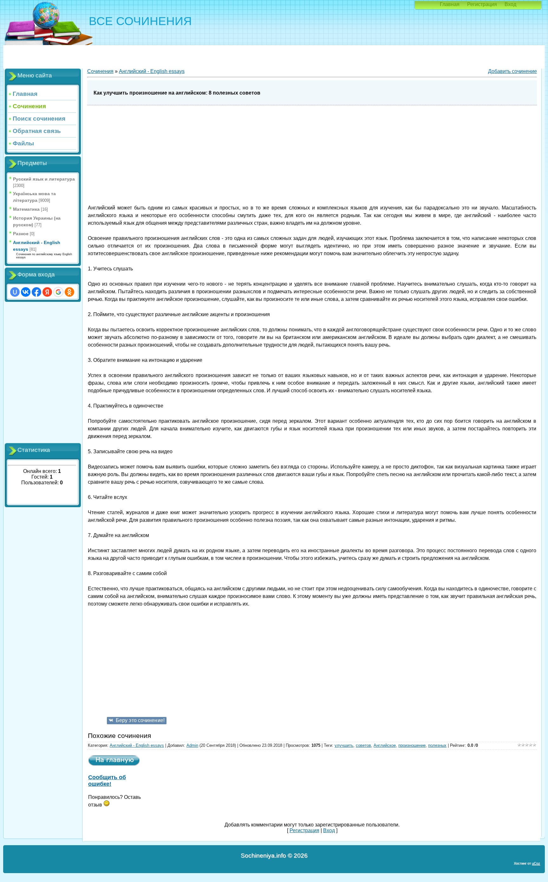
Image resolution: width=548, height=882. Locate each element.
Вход (510, 4)
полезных (437, 745)
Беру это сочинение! (140, 720)
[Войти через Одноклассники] (69, 292)
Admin (192, 745)
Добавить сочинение (512, 71)
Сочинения (100, 71)
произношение (412, 745)
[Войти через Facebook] (36, 292)
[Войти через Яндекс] (47, 292)
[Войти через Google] (58, 292)
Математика (26, 209)
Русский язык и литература (44, 179)
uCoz (536, 863)
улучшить (344, 745)
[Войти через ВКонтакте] (25, 292)
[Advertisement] (43, 372)
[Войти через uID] (15, 292)
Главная (450, 4)
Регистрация (482, 4)
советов (363, 745)
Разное (21, 233)
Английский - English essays (152, 71)
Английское (385, 745)
